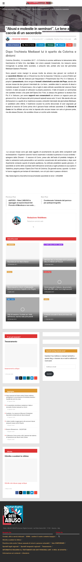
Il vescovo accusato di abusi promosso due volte (58, 315)
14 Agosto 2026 (11, 417)
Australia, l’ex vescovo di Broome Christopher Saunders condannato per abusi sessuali (19, 414)
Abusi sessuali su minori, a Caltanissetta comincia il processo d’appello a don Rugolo (21, 288)
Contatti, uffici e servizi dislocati (13, 536)
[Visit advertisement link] (41, 132)
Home (23, 9)
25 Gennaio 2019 (11, 319)
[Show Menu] (4, 3)
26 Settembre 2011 (12, 264)
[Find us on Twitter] (59, 536)
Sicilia (9, 272)
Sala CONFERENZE (58, 543)
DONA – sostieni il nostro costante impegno (40, 536)
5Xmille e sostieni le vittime (17, 456)
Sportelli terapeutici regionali (30, 546)
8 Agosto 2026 (10, 425)
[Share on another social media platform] (74, 45)
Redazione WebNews (20, 39)
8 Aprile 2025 (10, 292)
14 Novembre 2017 (37, 39)
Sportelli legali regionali (11, 546)
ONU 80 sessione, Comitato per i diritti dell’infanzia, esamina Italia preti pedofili (20, 315)
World (46, 299)
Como (28, 9)
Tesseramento (11, 341)
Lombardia (49, 39)
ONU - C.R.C (10, 299)
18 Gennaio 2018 (48, 264)
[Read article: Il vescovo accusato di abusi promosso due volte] (59, 309)
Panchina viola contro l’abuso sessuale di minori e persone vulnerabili (26, 543)
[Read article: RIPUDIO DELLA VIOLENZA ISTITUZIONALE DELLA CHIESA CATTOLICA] (59, 255)
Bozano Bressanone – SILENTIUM (16, 429)
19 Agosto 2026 (11, 409)
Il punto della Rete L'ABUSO (53, 244)
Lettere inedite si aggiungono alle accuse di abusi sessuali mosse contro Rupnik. (20, 422)
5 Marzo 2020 (8, 488)
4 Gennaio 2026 (9, 374)
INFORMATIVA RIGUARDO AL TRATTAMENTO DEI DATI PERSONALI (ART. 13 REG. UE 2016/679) (34, 550)
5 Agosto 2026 (10, 439)
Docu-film (47, 272)
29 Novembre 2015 (49, 292)
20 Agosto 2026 (11, 401)
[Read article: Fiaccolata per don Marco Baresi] (22, 255)
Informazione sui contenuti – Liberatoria (16, 553)
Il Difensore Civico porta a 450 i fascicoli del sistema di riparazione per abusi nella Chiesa (21, 436)
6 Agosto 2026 (10, 431)
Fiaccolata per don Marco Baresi (17, 262)
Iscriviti (49, 374)
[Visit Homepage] (42, 3)
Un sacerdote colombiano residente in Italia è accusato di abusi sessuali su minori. (19, 406)
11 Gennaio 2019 (48, 319)
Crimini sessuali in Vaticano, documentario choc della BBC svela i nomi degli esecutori (58, 288)
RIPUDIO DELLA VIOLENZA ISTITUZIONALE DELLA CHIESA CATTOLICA (59, 261)
